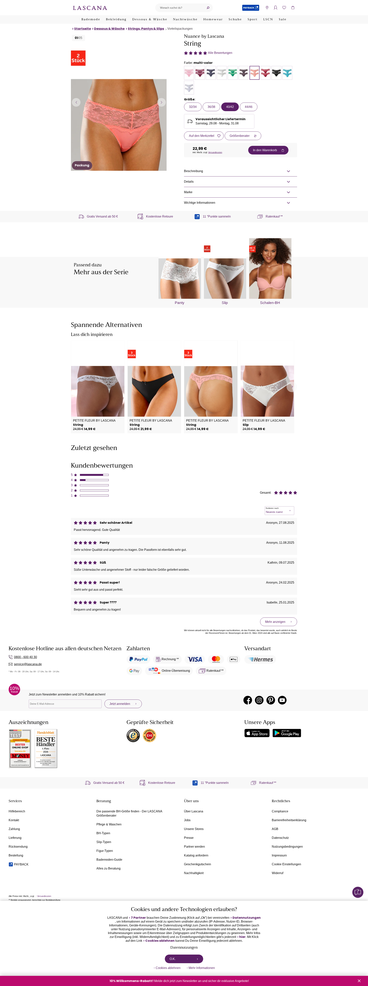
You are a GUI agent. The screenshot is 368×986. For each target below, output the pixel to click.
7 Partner (138, 918)
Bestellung (16, 855)
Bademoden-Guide (109, 859)
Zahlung (14, 829)
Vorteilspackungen (180, 28)
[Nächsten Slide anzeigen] (161, 102)
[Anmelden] (275, 7)
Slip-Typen (103, 842)
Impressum (279, 855)
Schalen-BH (270, 303)
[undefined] (292, 387)
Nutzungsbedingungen (287, 846)
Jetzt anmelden (119, 703)
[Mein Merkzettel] (284, 7)
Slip (225, 303)
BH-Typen (103, 833)
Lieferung (15, 837)
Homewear (213, 19)
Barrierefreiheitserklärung (289, 820)
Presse (189, 837)
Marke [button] (188, 192)
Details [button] (189, 181)
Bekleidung (116, 19)
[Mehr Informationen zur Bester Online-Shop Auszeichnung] (20, 748)
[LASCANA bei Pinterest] (270, 700)
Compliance (280, 811)
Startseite (82, 28)
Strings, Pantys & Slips (146, 28)
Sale (283, 19)
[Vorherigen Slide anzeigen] (76, 102)
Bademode (90, 19)
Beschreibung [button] (193, 171)
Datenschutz (280, 837)
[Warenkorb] (292, 7)
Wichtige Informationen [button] (199, 202)
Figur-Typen (104, 850)
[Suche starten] (208, 7)
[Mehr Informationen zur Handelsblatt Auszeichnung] (46, 748)
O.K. (173, 959)
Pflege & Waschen (109, 824)
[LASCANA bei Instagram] (259, 700)
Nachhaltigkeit (194, 873)
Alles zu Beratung (108, 868)
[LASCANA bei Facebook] (247, 700)
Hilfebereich (17, 811)
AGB (275, 829)
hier (242, 937)
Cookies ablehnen (160, 941)
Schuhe (235, 19)
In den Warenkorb (265, 150)
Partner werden (194, 846)
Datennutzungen (246, 918)
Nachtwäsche (185, 19)
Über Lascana (193, 811)
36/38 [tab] (211, 106)
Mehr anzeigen (275, 621)
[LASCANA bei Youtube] (282, 700)
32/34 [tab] (193, 106)
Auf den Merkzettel (201, 135)
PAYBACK (21, 864)
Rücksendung (18, 846)
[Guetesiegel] (149, 735)
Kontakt (14, 820)
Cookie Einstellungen (286, 864)
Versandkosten (215, 152)
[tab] (189, 73)
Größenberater (240, 135)
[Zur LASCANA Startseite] (90, 7)
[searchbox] (179, 7)
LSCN (268, 19)
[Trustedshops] (133, 735)
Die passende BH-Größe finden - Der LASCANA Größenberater (129, 813)
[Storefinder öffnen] (267, 7)
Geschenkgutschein (197, 864)
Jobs (187, 820)
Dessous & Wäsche (149, 19)
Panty (179, 303)
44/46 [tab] (248, 106)
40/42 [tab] (230, 106)
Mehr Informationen (202, 968)
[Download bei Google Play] (287, 733)
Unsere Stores (194, 829)
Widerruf (277, 873)
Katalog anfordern (196, 855)
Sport (253, 19)
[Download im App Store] (257, 733)
